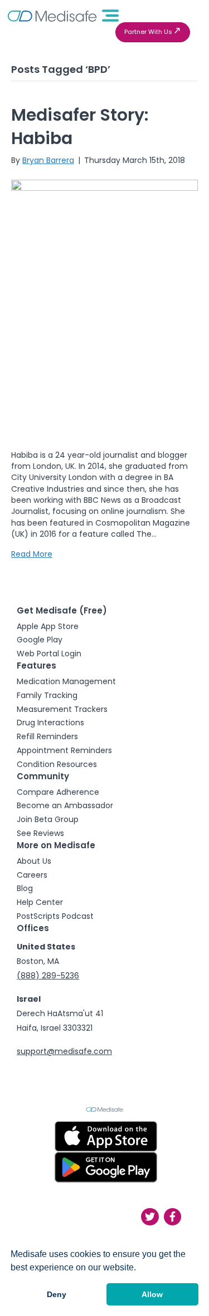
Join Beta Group (48, 819)
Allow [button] (152, 1294)
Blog (25, 888)
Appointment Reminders (64, 750)
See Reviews (40, 833)
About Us (34, 861)
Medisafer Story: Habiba (79, 126)
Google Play (39, 639)
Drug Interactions (50, 722)
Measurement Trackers (62, 709)
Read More (31, 554)
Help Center (40, 902)
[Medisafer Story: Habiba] (104, 307)
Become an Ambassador (65, 805)
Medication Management (66, 681)
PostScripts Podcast (55, 916)
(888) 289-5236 (48, 975)
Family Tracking (47, 695)
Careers (32, 874)
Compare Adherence (58, 792)
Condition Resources (57, 764)
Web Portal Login (49, 653)
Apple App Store (48, 626)
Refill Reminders (47, 736)
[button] (152, 32)
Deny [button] (56, 1294)
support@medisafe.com (64, 1051)
